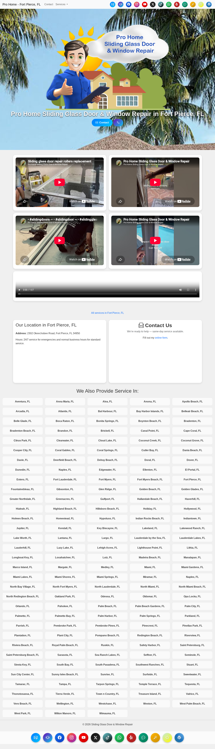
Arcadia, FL (22, 411)
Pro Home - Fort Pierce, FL (22, 4)
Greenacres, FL (65, 499)
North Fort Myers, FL (65, 586)
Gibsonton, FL (65, 489)
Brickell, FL (107, 430)
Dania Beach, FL (192, 450)
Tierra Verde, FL (65, 694)
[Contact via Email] (112, 4)
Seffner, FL (150, 655)
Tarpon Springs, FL (107, 684)
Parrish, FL (22, 625)
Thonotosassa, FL (23, 694)
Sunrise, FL (107, 674)
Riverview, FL (192, 635)
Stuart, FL (192, 664)
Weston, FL (150, 703)
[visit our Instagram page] (71, 737)
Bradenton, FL (192, 421)
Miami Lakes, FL (22, 577)
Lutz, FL (107, 557)
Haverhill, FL (192, 499)
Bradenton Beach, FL (22, 430)
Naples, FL (65, 469)
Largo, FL (107, 538)
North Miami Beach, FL (192, 586)
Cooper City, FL (22, 450)
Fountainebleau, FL (22, 489)
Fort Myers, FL (107, 479)
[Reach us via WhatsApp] (169, 4)
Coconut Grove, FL (192, 440)
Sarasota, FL (65, 655)
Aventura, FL (22, 401)
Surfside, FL (150, 674)
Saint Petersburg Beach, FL (22, 655)
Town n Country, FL (107, 694)
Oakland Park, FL (65, 596)
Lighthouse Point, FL (149, 547)
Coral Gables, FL (65, 450)
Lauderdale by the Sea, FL (150, 538)
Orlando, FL (23, 606)
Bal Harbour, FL (107, 411)
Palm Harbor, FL (107, 616)
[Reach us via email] (35, 737)
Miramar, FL (150, 577)
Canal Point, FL (150, 430)
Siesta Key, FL (22, 664)
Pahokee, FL (65, 606)
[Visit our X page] (95, 737)
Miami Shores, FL (65, 577)
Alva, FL (107, 401)
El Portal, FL (192, 469)
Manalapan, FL (192, 557)
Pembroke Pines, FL (107, 625)
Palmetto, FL (22, 616)
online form (161, 337)
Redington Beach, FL (150, 635)
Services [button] (61, 4)
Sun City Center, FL (22, 674)
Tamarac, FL (22, 684)
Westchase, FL (107, 703)
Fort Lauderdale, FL (65, 479)
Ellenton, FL (150, 469)
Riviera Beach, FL (22, 645)
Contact (48, 4)
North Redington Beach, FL (22, 596)
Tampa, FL (65, 684)
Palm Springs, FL (150, 616)
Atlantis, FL (65, 411)
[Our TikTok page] (161, 4)
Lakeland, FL (150, 528)
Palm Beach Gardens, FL (150, 606)
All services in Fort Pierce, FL (107, 313)
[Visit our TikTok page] (107, 737)
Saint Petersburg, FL (192, 645)
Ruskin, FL (107, 645)
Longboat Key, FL (22, 557)
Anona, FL (150, 401)
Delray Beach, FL (107, 460)
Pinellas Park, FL (192, 625)
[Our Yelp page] (177, 4)
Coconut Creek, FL (150, 440)
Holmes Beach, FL (23, 518)
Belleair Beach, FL (192, 411)
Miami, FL (150, 567)
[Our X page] (153, 4)
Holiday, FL (150, 508)
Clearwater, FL (65, 440)
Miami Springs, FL (107, 577)
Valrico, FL (192, 694)
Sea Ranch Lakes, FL (107, 655)
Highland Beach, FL (65, 508)
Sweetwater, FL (192, 674)
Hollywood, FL (192, 508)
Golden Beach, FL (150, 489)
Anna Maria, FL (65, 401)
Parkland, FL (192, 616)
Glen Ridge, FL (107, 489)
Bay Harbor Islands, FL (150, 411)
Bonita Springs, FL (107, 421)
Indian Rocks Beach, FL (150, 518)
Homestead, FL (65, 518)
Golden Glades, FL (192, 489)
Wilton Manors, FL (65, 713)
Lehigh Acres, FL (107, 547)
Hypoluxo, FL (107, 518)
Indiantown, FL (192, 518)
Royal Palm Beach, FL (65, 645)
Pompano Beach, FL (107, 635)
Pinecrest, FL (150, 625)
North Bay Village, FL (22, 586)
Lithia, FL (192, 547)
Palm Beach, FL (107, 606)
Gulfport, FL (107, 499)
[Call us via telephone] (118, 122)
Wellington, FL (65, 703)
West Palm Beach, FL (192, 703)
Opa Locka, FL (192, 596)
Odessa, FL (107, 596)
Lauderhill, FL (22, 547)
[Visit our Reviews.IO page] (167, 737)
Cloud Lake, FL (107, 440)
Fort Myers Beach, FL (150, 479)
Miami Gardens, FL (192, 567)
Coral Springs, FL (107, 450)
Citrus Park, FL (22, 440)
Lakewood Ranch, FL (192, 528)
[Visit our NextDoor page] (143, 737)
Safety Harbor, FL (150, 645)
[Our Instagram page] (136, 4)
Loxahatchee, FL (65, 557)
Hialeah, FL (22, 508)
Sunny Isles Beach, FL (65, 674)
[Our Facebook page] (128, 4)
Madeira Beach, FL (150, 557)
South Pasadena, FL (107, 664)
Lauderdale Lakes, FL (192, 538)
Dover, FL (192, 460)
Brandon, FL (65, 430)
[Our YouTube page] (144, 4)
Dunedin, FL (22, 469)
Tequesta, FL (192, 684)
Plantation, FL (22, 635)
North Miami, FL (150, 586)
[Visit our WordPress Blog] (209, 4)
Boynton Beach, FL (149, 421)
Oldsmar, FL (150, 596)
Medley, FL (107, 567)
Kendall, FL (65, 528)
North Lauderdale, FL (107, 586)
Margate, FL (65, 567)
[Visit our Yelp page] (131, 737)
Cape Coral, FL (192, 430)
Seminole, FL (192, 655)
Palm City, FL (192, 606)
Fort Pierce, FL (192, 479)
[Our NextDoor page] (185, 4)
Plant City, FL (65, 635)
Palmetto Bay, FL (65, 616)
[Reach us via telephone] (47, 737)
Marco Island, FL (22, 567)
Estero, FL (23, 479)
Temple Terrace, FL (150, 684)
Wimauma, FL (107, 713)
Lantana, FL (65, 538)
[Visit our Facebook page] (59, 737)
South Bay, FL (65, 664)
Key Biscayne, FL (107, 528)
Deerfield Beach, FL (65, 460)
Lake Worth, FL (23, 538)
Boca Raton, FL (65, 421)
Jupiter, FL (22, 528)
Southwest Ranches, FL (150, 664)
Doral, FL (149, 460)
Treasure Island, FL (150, 694)
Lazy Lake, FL (65, 547)
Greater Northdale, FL (22, 499)
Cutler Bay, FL (149, 450)
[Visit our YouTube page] (83, 737)
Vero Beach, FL (23, 703)
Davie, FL (22, 460)
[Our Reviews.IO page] (201, 4)
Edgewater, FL (107, 469)
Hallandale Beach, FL (150, 499)
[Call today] (120, 4)
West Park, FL (22, 713)
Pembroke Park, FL (65, 625)
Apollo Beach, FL (192, 401)
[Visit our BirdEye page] (155, 737)
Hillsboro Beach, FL (107, 508)
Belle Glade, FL (23, 421)
